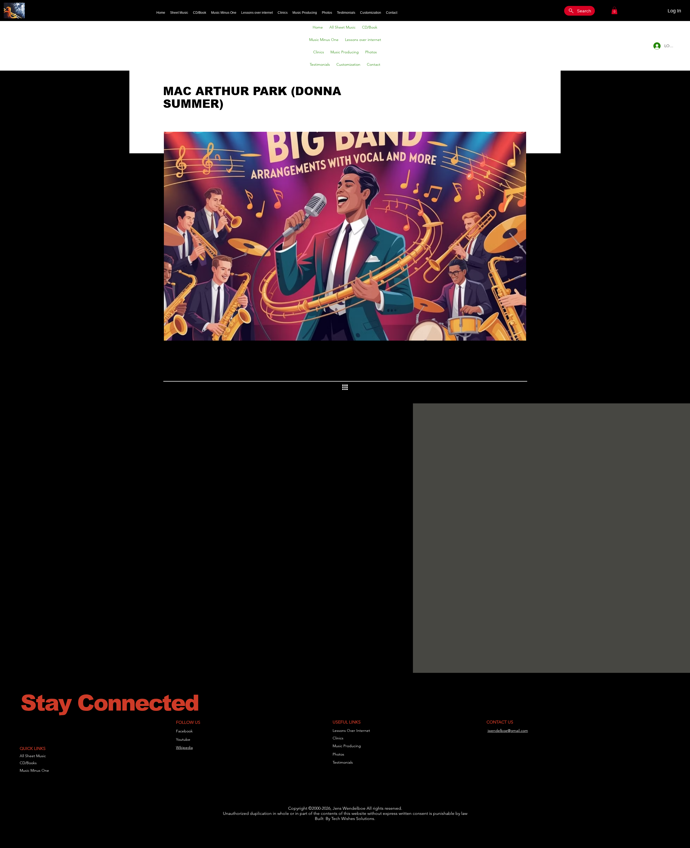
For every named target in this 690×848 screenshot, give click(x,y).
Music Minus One (34, 770)
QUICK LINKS (33, 748)
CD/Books (28, 762)
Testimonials (343, 762)
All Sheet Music (33, 755)
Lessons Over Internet (351, 730)
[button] (614, 10)
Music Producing (347, 745)
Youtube (183, 739)
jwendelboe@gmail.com (508, 730)
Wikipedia (184, 747)
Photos (338, 754)
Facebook (184, 731)
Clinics (338, 738)
